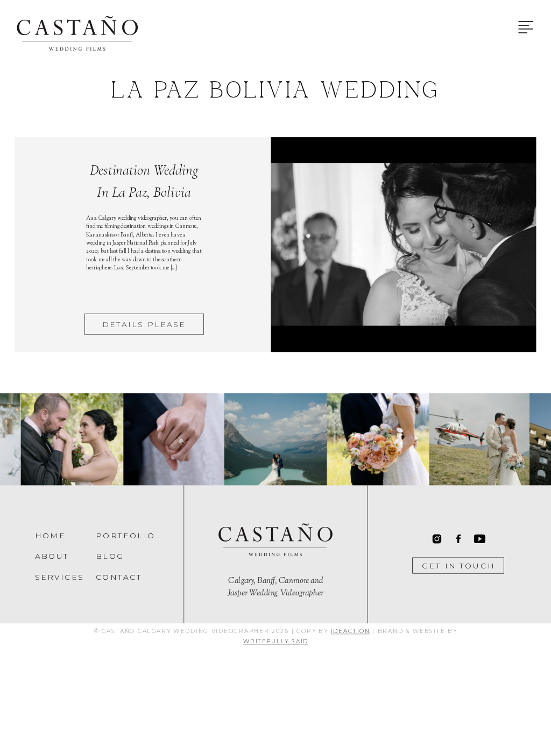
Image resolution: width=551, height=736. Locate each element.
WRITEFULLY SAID (275, 640)
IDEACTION (350, 631)
